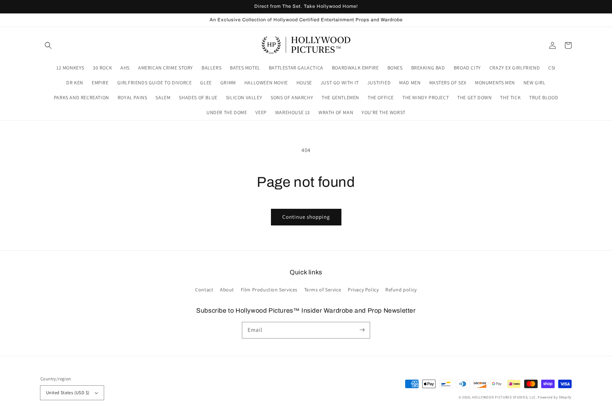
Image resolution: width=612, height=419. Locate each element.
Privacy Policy (363, 289)
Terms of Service (322, 289)
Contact (204, 289)
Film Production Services (269, 289)
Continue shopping (306, 216)
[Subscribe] (362, 330)
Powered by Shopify (555, 397)
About (227, 289)
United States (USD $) (67, 393)
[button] (48, 45)
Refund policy (401, 289)
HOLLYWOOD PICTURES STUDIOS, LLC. (504, 397)
